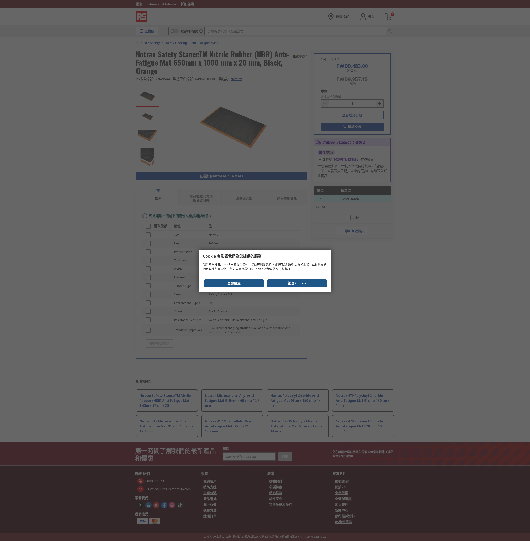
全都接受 (234, 283)
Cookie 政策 (262, 269)
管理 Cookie (297, 283)
